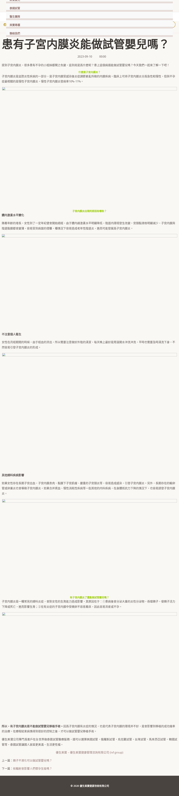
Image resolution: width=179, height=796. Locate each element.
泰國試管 (15, 8)
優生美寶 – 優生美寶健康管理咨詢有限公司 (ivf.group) (89, 752)
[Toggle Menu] (166, 8)
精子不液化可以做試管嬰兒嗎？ (32, 760)
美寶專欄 (15, 25)
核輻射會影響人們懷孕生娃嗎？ (32, 768)
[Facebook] (5, 24)
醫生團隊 (15, 16)
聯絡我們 (15, 33)
